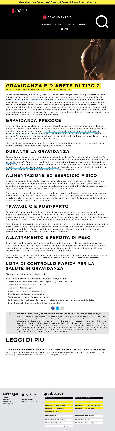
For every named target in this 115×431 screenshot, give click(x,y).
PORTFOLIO (7, 401)
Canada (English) (56, 426)
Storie (65, 29)
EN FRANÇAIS (55, 405)
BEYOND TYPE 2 (50, 415)
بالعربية (52, 411)
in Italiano (54, 422)
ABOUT (5, 397)
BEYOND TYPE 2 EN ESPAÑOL (85, 415)
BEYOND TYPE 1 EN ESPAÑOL (84, 397)
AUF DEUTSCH (55, 402)
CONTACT (6, 406)
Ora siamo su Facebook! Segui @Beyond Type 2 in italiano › (57, 2)
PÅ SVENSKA (54, 408)
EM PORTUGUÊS (85, 408)
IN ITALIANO (84, 402)
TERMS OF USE (8, 403)
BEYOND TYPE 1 (50, 397)
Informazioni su (51, 24)
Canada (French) (86, 422)
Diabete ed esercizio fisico (28, 349)
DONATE (6, 399)
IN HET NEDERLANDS (87, 405)
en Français (84, 419)
